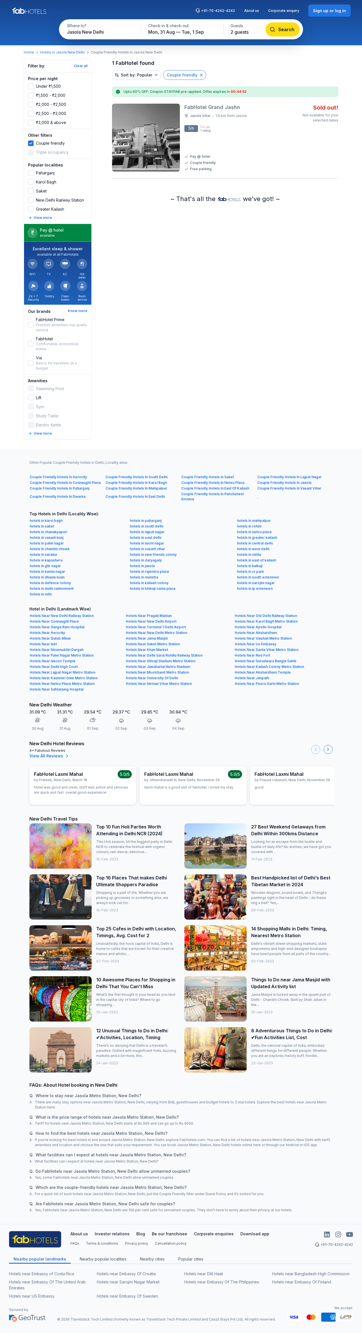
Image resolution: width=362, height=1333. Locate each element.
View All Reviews (46, 755)
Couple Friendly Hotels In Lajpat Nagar (289, 477)
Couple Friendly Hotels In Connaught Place (65, 482)
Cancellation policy (171, 1243)
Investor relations (112, 1233)
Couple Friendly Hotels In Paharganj (59, 488)
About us (251, 10)
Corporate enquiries (214, 1233)
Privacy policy (136, 1243)
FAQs (74, 1243)
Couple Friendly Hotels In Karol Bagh (136, 482)
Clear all (80, 66)
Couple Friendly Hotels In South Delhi (136, 477)
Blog (140, 1233)
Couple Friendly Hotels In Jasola (284, 482)
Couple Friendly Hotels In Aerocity (58, 477)
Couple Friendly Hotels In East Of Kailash (215, 488)
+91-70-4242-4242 (218, 10)
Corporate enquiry (283, 10)
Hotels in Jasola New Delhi (62, 52)
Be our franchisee (169, 1233)
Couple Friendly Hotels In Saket (207, 477)
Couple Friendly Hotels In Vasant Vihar (289, 488)
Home (29, 52)
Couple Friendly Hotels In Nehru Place (213, 482)
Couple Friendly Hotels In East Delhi (135, 496)
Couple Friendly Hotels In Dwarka (57, 496)
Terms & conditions (102, 1243)
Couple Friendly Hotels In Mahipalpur (136, 488)
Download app (254, 1233)
